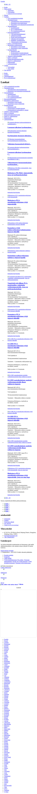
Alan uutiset (11, 68)
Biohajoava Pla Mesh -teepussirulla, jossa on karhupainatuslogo (20, 174)
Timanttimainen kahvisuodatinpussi (20, 21)
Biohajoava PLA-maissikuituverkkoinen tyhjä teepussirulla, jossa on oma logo (19, 475)
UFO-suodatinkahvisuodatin (15, 18)
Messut (6, 15)
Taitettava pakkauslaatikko (15, 56)
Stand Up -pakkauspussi (14, 61)
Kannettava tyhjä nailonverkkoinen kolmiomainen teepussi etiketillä (19, 230)
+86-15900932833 (9, 537)
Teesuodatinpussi (12, 26)
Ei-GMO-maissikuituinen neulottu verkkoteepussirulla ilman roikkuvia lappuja (20, 382)
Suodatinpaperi (15, 28)
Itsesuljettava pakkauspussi (15, 45)
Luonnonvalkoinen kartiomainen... (20, 127)
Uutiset (6, 65)
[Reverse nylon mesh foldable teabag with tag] (20, 252)
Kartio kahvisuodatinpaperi (18, 37)
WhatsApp (4, 577)
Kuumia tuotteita (8, 555)
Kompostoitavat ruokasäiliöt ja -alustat (18, 110)
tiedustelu (10, 192)
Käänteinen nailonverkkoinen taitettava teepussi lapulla (18, 256)
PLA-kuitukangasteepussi (18, 31)
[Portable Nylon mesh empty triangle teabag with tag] (20, 224)
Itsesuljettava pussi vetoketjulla (19, 48)
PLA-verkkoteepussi (16, 29)
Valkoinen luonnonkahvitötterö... (19, 144)
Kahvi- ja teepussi (12, 57)
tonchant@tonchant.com (10, 535)
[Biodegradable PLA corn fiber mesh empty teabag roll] (20, 197)
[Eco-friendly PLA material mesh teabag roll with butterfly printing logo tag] (20, 279)
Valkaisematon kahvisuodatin (19, 42)
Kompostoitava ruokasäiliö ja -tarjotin (21, 54)
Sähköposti (4, 572)
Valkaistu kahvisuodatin (17, 39)
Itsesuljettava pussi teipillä (18, 46)
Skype (2, 583)
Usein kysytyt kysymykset (15, 13)
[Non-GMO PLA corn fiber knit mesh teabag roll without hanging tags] (20, 376)
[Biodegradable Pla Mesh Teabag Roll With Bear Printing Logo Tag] (20, 169)
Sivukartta (7, 557)
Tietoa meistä (7, 9)
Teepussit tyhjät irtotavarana (22, 563)
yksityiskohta (16, 192)
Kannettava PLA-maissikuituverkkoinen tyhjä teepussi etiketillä (18, 316)
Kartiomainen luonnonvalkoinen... (20, 136)
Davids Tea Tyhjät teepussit (19, 561)
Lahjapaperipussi (12, 64)
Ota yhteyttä (7, 70)
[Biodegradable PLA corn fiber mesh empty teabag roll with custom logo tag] (20, 470)
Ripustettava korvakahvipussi (19, 23)
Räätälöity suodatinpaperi (18, 40)
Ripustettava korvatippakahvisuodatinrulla (22, 24)
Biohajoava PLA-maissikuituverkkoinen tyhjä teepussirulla (18, 202)
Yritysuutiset (11, 12)
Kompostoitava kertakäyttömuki (19, 53)
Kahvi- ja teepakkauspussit (15, 43)
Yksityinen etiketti (9, 522)
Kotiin (6, 7)
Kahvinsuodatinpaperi (14, 32)
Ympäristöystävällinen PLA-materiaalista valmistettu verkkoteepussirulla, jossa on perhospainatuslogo (18, 286)
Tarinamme (11, 10)
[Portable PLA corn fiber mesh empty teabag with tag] (20, 311)
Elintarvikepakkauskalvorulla (15, 59)
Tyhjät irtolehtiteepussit (10, 560)
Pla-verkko (20, 560)
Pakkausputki (11, 62)
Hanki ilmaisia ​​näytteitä (7, 550)
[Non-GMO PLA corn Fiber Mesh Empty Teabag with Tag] (20, 340)
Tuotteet (6, 17)
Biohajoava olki (15, 51)
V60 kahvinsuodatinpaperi (18, 34)
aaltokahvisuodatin (16, 35)
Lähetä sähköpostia (6, 567)
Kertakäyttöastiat (12, 50)
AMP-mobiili (7, 558)
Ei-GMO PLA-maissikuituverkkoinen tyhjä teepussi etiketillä (18, 346)
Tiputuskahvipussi (12, 20)
